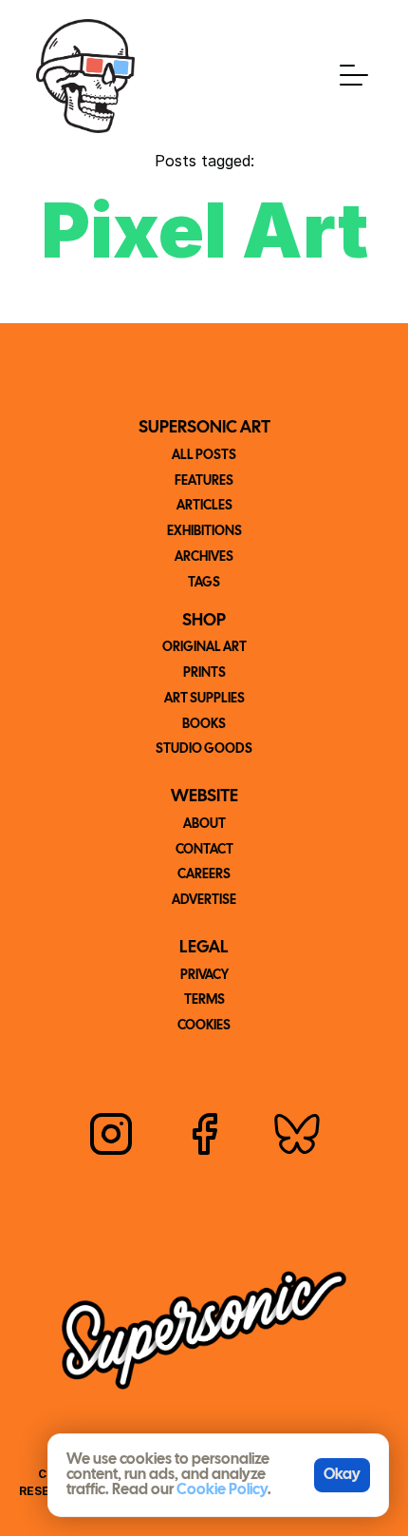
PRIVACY (204, 976)
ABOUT (204, 824)
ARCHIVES (204, 557)
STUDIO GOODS (204, 749)
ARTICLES (204, 506)
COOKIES (204, 1026)
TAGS (204, 583)
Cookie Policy (222, 1490)
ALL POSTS (204, 456)
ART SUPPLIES (204, 699)
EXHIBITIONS (204, 532)
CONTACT (204, 850)
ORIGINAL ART (204, 648)
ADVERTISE (204, 900)
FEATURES (204, 481)
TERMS (204, 1000)
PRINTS (204, 673)
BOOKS (204, 725)
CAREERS (204, 875)
